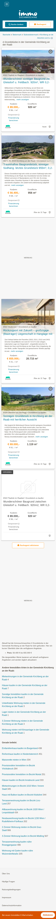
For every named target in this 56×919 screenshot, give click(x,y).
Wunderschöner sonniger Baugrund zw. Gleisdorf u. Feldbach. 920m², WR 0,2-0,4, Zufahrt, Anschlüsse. (26, 80)
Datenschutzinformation (11, 906)
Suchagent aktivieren (29, 545)
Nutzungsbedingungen (11, 890)
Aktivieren (48, 915)
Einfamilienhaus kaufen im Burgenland (20, 748)
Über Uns (6, 874)
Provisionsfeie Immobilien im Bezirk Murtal (21, 774)
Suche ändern (17, 24)
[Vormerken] (50, 51)
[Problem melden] (49, 126)
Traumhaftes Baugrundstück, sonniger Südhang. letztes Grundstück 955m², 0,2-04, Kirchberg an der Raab (28, 166)
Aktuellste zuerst (43, 38)
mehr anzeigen (23, 99)
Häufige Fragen (8, 882)
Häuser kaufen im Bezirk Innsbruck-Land (20, 780)
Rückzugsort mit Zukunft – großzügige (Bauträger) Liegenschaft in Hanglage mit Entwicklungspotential (27, 332)
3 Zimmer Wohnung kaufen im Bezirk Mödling (23, 836)
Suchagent (41, 24)
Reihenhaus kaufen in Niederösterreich (20, 754)
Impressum (6, 898)
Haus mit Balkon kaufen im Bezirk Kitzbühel (22, 795)
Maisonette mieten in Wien (14, 760)
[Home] (28, 14)
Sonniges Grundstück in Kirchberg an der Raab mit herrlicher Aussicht (27, 418)
